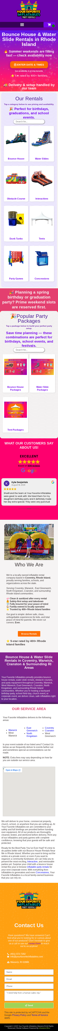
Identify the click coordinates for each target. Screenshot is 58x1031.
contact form (34, 943)
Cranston (49, 730)
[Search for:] (29, 121)
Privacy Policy (19, 1015)
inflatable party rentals (38, 867)
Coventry (49, 728)
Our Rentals (29, 98)
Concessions (42, 872)
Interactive (32, 861)
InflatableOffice (44, 1028)
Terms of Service (39, 1015)
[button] (29, 64)
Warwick (12, 730)
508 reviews (34, 465)
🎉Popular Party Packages (29, 318)
